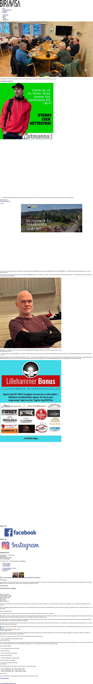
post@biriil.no (3, 556)
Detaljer (6, 585)
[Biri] (10, 6)
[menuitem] (48, 8)
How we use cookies (4, 601)
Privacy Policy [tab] (3, 600)
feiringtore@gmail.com (5, 201)
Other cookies (3, 663)
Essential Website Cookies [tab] (5, 595)
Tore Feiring (7, 558)
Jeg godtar (2, 585)
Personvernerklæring (4, 678)
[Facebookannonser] (46, 260)
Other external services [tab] (5, 597)
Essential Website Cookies (5, 611)
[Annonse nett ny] (46, 442)
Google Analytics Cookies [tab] (5, 596)
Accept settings (3, 683)
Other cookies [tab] (3, 599)
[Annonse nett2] (46, 139)
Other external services (5, 640)
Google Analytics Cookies (5, 630)
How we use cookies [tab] (4, 594)
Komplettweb (23, 561)
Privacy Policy (3, 673)
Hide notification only (11, 683)
